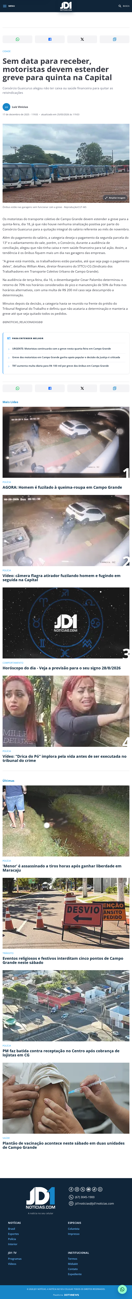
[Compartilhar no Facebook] (50, 39)
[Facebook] (71, 1189)
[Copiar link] (114, 39)
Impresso (74, 1234)
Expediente (75, 1274)
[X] (82, 1189)
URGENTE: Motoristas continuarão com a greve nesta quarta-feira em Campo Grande (61, 348)
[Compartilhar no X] (82, 39)
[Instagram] (77, 1189)
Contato (73, 1269)
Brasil (11, 1229)
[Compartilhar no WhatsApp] (17, 39)
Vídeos (12, 1264)
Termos (72, 1259)
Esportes (13, 1234)
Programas (15, 1259)
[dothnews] (71, 1295)
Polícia (12, 1239)
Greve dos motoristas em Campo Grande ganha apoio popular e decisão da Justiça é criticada (66, 357)
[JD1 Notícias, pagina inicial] (66, 6)
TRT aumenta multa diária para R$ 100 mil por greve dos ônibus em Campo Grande (60, 365)
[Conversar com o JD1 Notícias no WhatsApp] (122, 1289)
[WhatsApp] (100, 1189)
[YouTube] (88, 1189)
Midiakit (73, 1264)
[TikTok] (94, 1189)
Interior (12, 1244)
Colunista (73, 1229)
